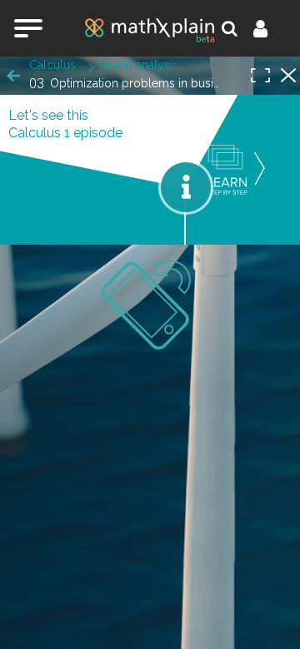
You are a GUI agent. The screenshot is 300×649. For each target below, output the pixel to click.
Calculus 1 (56, 65)
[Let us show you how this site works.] (186, 187)
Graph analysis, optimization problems (140, 65)
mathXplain (150, 29)
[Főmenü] (28, 28)
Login (270, 28)
